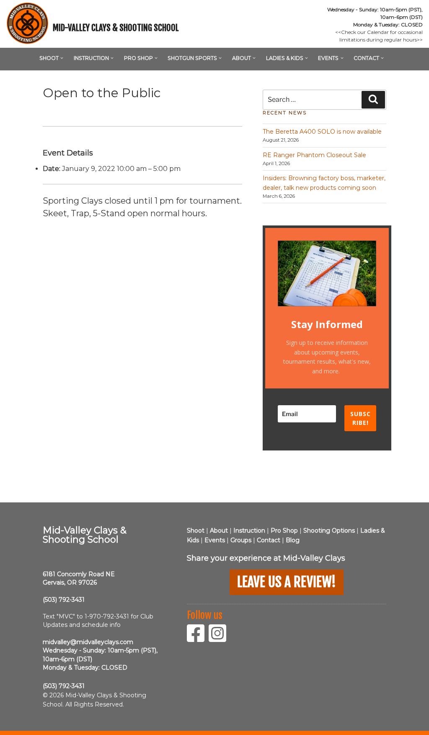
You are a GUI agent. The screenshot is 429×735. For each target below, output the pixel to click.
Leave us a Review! (286, 582)
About (241, 58)
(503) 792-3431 (64, 599)
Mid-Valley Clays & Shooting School (116, 27)
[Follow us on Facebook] (198, 638)
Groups (240, 540)
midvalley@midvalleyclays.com (88, 642)
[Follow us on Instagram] (219, 638)
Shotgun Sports (192, 58)
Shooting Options (329, 530)
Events (328, 58)
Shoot (49, 58)
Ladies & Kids (284, 58)
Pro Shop (138, 58)
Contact (366, 58)
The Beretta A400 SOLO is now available (322, 131)
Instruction (91, 58)
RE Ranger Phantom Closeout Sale (314, 155)
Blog (293, 540)
